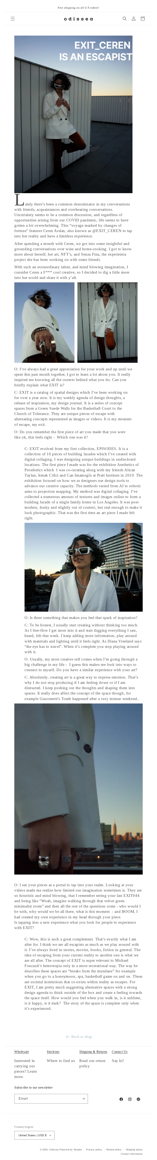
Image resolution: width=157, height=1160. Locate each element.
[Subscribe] (83, 1099)
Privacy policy (94, 1149)
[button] (12, 18)
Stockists (53, 1051)
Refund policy (114, 1149)
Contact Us (120, 1051)
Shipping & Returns (93, 1051)
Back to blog (81, 1037)
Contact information (132, 1154)
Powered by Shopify (70, 1149)
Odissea (54, 1149)
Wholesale (21, 1051)
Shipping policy (134, 1149)
